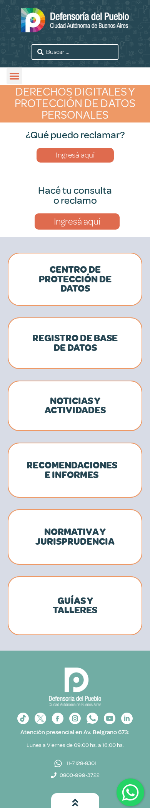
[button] (14, 76)
